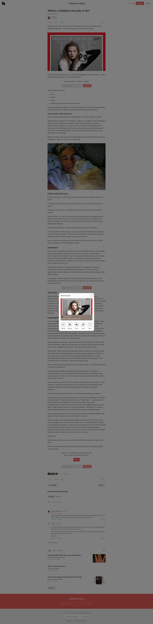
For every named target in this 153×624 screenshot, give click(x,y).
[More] (89, 324)
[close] (92, 295)
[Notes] (83, 324)
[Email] (76, 324)
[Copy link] (63, 324)
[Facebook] (69, 324)
